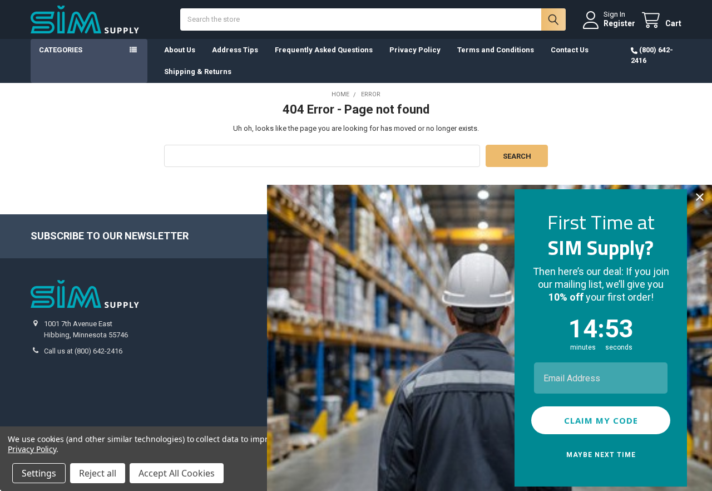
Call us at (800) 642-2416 (83, 351)
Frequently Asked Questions (324, 50)
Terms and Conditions (495, 50)
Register (619, 23)
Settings (39, 473)
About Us (179, 50)
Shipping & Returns (197, 71)
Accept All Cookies (177, 473)
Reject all (97, 473)
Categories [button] (60, 50)
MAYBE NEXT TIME (601, 455)
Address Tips (235, 50)
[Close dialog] (700, 197)
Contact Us (570, 50)
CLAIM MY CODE (601, 420)
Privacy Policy (415, 50)
